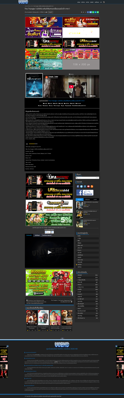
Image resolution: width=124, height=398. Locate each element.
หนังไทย (79, 267)
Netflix (83, 2)
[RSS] (92, 186)
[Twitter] (81, 186)
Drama (51, 105)
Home (26, 6)
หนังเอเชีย (80, 262)
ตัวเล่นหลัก (29, 235)
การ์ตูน (79, 238)
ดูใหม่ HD (80, 247)
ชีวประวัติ (80, 282)
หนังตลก (80, 284)
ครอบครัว (80, 294)
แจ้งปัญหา (37, 235)
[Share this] (88, 12)
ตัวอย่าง (79, 250)
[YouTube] (88, 186)
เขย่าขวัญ (80, 315)
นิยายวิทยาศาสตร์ (82, 310)
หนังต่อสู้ (61, 103)
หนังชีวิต (56, 103)
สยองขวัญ (80, 301)
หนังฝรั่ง (73, 103)
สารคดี (79, 291)
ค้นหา (97, 177)
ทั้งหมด (29, 6)
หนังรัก (79, 308)
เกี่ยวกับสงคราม (81, 318)
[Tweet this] (91, 12)
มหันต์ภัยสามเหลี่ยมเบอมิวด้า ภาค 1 (79, 105)
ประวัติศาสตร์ (81, 299)
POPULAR (87, 199)
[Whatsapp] (93, 12)
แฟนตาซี (80, 296)
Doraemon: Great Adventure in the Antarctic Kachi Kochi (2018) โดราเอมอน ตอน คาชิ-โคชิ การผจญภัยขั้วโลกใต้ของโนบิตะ (36, 302)
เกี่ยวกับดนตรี (81, 303)
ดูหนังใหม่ (56, 361)
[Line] (98, 12)
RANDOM (80, 199)
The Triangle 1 (57, 105)
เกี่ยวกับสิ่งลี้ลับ (81, 306)
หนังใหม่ (80, 264)
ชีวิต (32, 6)
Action (87, 2)
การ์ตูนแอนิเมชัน (81, 279)
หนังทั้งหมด (97, 2)
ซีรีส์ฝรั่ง (79, 243)
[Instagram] (85, 186)
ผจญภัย (50, 12)
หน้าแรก (78, 2)
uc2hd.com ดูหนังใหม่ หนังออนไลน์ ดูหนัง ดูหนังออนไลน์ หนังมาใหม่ (47, 396)
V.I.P (101, 2)
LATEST (95, 199)
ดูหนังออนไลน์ (68, 105)
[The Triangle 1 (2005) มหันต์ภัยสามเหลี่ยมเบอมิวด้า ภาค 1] (86, 12)
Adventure (46, 105)
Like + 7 (48, 232)
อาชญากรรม (81, 287)
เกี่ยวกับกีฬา (80, 313)
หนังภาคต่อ (79, 103)
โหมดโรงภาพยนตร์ (46, 235)
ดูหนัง (63, 105)
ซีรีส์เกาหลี (80, 245)
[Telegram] (95, 12)
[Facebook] (78, 186)
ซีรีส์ (79, 240)
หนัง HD (50, 103)
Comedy (92, 2)
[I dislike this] (52, 232)
